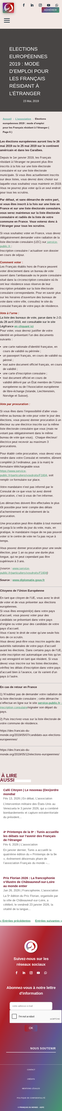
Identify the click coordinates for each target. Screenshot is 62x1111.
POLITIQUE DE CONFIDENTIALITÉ (31, 1098)
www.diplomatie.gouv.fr (28, 580)
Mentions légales (31, 1088)
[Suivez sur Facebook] (23, 5)
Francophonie (31, 890)
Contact (31, 1070)
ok (31, 1028)
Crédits (31, 1079)
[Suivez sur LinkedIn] (32, 5)
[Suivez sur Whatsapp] (56, 5)
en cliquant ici (24, 326)
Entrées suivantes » (48, 921)
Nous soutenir (43, 1048)
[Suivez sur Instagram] (40, 5)
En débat (28, 798)
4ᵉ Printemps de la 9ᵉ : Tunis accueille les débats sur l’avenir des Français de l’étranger (31, 836)
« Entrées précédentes (15, 921)
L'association (43, 798)
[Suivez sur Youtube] (48, 5)
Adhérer (50, 10)
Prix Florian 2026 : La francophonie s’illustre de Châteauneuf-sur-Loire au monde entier (29, 882)
